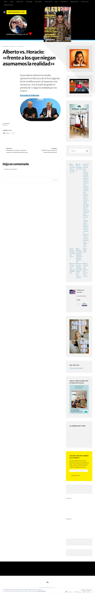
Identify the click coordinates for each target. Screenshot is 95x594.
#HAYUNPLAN (64, 1)
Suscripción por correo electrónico (79, 457)
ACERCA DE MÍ (48, 1)
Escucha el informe (29, 95)
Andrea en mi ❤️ (8, 5)
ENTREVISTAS (19, 1)
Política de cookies (42, 591)
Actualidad (20, 46)
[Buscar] (79, 151)
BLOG (56, 1)
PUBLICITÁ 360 (85, 1)
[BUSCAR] (87, 151)
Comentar (55, 179)
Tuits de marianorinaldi (76, 368)
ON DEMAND (29, 1)
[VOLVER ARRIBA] (47, 582)
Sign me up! (75, 475)
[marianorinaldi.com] (47, 24)
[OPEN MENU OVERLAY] (5, 12)
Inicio (5, 1)
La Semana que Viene (77, 426)
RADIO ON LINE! (74, 1)
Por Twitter (74, 365)
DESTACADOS (38, 1)
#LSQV (12, 1)
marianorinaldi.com (16, 12)
